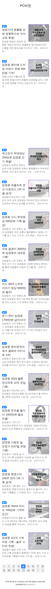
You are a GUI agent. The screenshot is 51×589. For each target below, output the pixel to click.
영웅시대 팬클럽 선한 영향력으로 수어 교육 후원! (13, 33)
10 (9, 570)
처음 (4, 566)
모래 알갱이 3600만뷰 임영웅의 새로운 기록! (14, 252)
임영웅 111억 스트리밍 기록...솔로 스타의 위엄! (13, 541)
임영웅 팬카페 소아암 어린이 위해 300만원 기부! (13, 68)
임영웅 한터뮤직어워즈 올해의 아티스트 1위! (13, 350)
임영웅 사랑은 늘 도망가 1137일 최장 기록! (14, 446)
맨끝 (43, 570)
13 (23, 570)
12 (18, 570)
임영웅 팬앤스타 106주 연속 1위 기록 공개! (13, 478)
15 (33, 570)
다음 (38, 570)
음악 (4, 26)
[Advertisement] (25, 119)
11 (14, 570)
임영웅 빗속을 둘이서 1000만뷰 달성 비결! (13, 414)
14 (28, 570)
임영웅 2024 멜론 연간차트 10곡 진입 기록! (14, 382)
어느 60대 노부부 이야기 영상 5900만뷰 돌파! (14, 288)
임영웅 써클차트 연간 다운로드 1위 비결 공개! (13, 189)
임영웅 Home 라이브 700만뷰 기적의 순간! (13, 510)
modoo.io (31, 584)
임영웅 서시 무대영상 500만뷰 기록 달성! (13, 221)
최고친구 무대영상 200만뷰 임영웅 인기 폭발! (13, 157)
